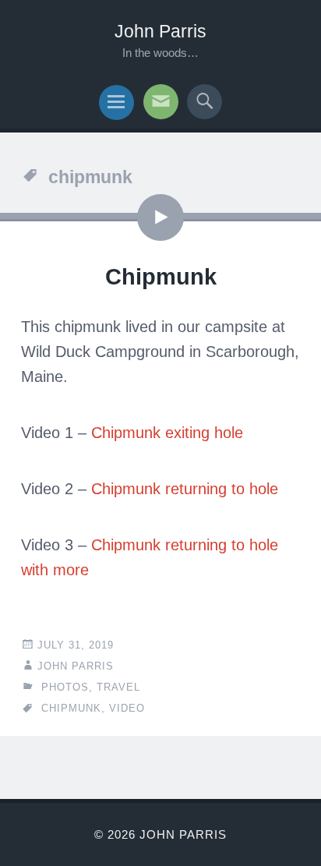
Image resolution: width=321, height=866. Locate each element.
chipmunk (71, 708)
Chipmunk (161, 276)
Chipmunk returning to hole (184, 488)
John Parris (160, 31)
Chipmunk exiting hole (167, 432)
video (127, 708)
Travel (118, 687)
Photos (65, 687)
